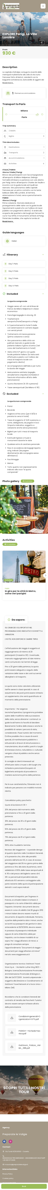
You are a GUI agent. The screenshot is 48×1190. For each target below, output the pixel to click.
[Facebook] (4, 1141)
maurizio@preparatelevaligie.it (16, 1165)
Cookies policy (7, 1178)
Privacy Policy (7, 1174)
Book (24, 1186)
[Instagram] (10, 1141)
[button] (43, 6)
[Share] (41, 42)
